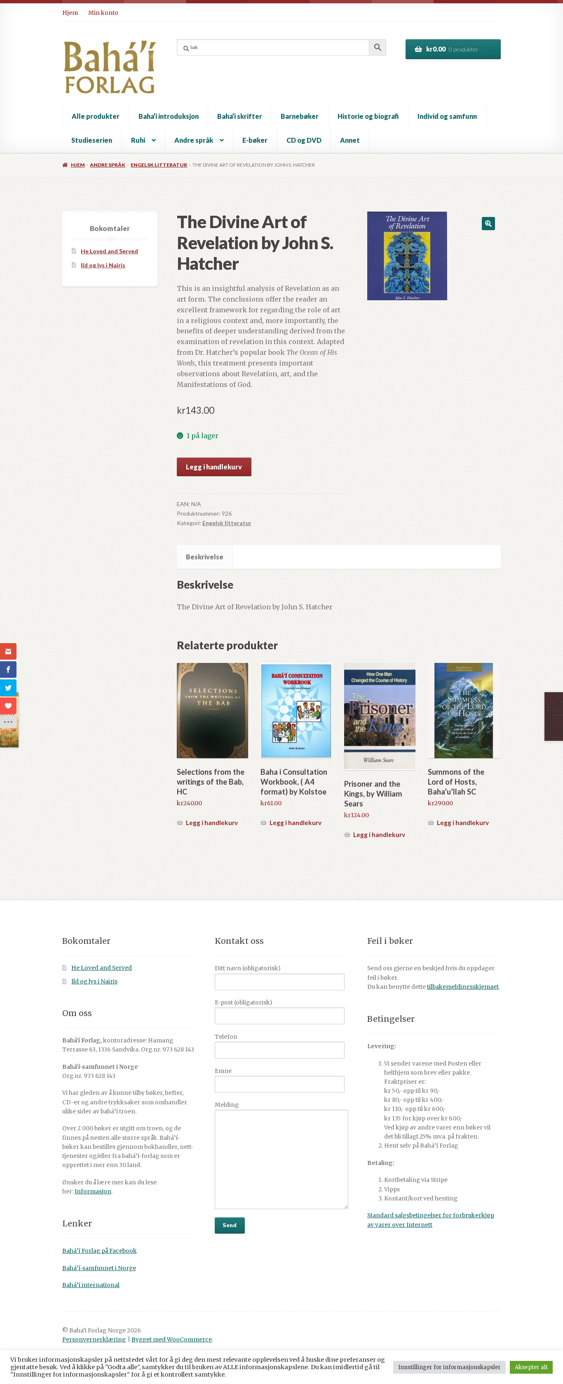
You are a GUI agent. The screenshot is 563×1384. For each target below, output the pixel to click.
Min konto (103, 13)
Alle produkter (96, 116)
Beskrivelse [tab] (204, 557)
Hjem (70, 13)
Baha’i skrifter (239, 116)
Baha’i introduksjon (168, 116)
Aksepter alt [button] (531, 1367)
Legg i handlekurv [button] (212, 822)
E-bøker (254, 140)
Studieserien (91, 140)
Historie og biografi (368, 116)
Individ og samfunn (447, 116)
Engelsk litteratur (159, 165)
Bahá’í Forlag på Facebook (99, 1250)
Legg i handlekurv (214, 467)
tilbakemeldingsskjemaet (463, 986)
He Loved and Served (109, 251)
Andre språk (193, 140)
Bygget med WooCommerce (171, 1339)
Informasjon (93, 1191)
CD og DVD (303, 140)
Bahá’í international (91, 1285)
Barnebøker (300, 116)
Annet (350, 140)
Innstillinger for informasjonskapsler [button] (449, 1367)
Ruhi (138, 140)
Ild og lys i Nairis (103, 265)
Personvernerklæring (94, 1339)
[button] (488, 223)
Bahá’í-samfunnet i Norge (99, 1268)
